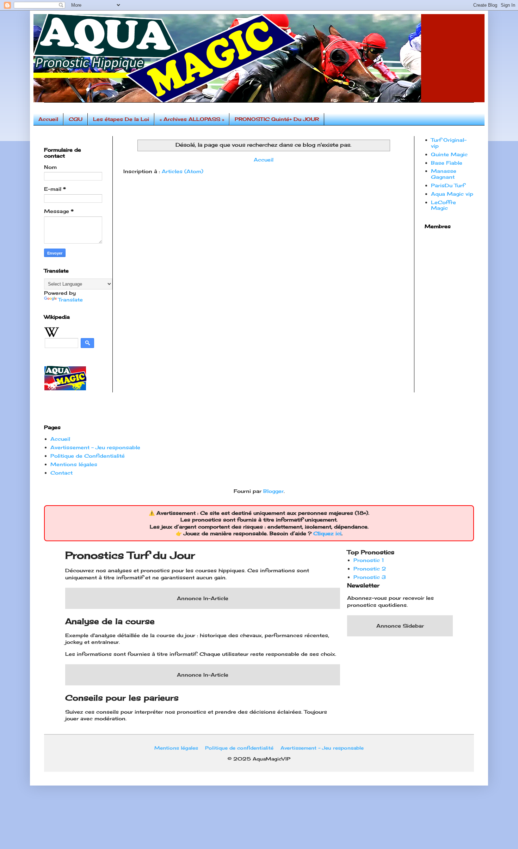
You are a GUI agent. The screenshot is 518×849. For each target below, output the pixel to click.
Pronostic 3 (369, 577)
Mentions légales (73, 464)
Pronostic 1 (368, 560)
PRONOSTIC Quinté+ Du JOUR (277, 119)
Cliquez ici (327, 533)
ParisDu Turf (448, 185)
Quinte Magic (449, 154)
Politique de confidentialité (239, 748)
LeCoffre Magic (443, 205)
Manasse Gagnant (443, 174)
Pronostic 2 (369, 569)
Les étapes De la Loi (121, 119)
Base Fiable (446, 163)
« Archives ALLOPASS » (192, 119)
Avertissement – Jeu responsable (95, 447)
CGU (75, 119)
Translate (70, 300)
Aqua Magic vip (452, 194)
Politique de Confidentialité (87, 456)
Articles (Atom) (182, 171)
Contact (61, 473)
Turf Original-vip (449, 143)
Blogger (273, 491)
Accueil (48, 119)
